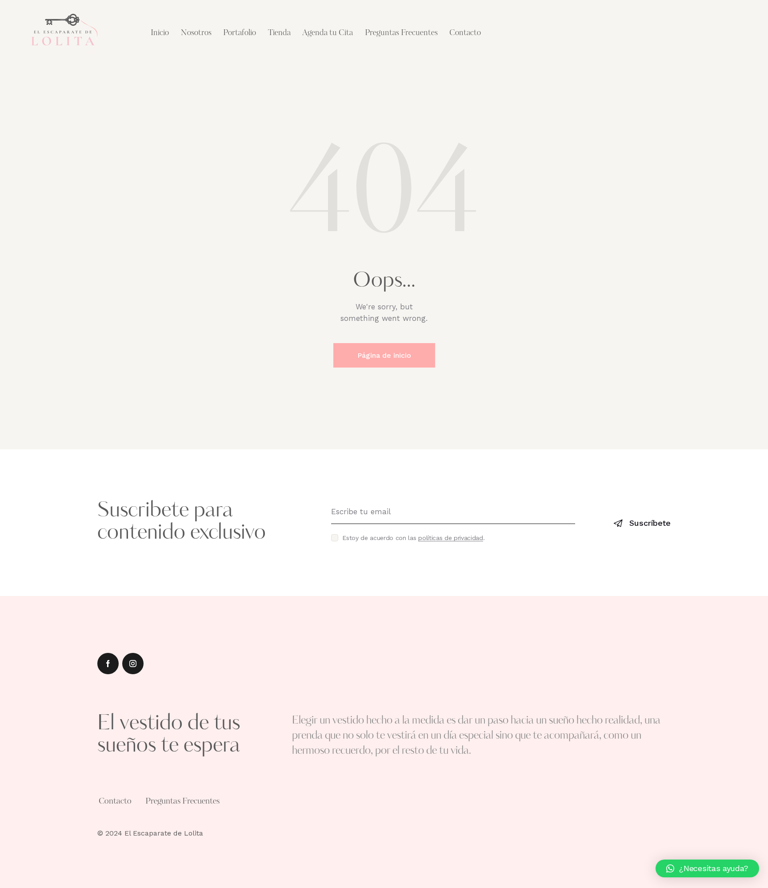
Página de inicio (384, 355)
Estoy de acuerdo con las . (413, 537)
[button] (707, 868)
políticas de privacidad (450, 538)
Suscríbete (650, 523)
